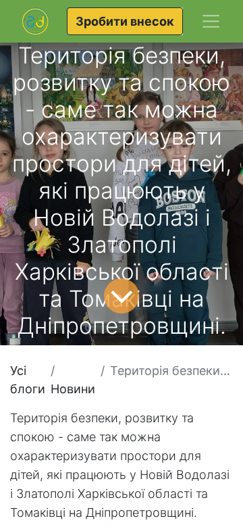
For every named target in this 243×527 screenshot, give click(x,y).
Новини (73, 389)
